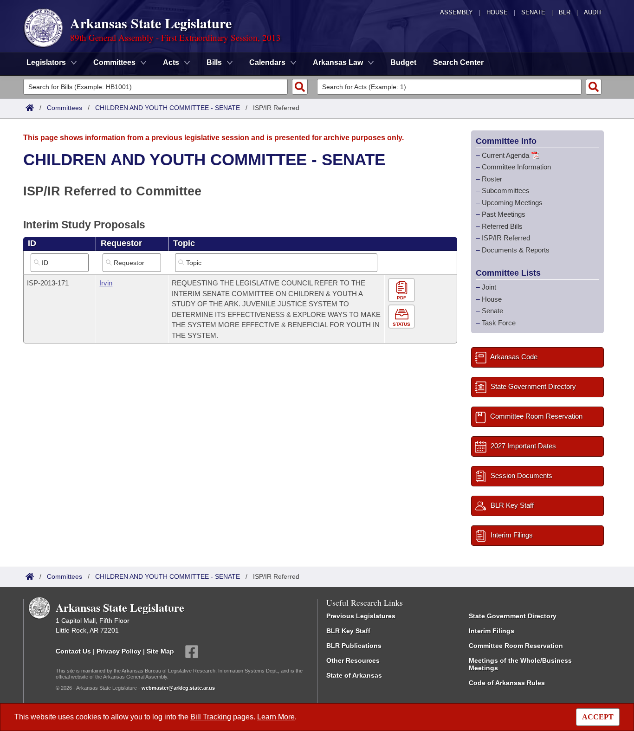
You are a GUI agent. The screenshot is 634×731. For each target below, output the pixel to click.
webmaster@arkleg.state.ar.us (178, 688)
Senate (533, 12)
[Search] (300, 87)
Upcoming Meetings (512, 203)
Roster (492, 179)
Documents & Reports (516, 250)
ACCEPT (598, 717)
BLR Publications (354, 645)
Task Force (499, 323)
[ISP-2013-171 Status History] (402, 317)
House (497, 12)
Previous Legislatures (360, 616)
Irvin (105, 283)
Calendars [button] (267, 62)
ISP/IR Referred (506, 238)
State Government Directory (512, 616)
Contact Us (73, 651)
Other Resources (353, 660)
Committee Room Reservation (516, 645)
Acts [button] (171, 62)
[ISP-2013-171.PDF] (402, 290)
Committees (64, 107)
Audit (593, 12)
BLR (564, 12)
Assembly (456, 12)
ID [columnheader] (32, 243)
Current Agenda (505, 155)
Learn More (276, 717)
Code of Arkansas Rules (507, 682)
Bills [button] (214, 62)
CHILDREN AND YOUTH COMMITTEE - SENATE (167, 107)
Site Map (160, 651)
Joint (489, 287)
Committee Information (516, 167)
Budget (403, 62)
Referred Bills (502, 226)
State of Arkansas (354, 675)
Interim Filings (491, 630)
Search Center (458, 62)
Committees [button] (114, 62)
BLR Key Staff (348, 630)
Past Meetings (503, 214)
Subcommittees (506, 190)
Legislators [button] (46, 62)
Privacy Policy (119, 651)
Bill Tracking (210, 717)
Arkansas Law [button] (338, 62)
